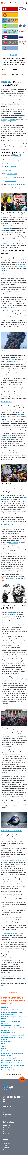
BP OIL (3, 351)
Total (2, 1046)
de (23, 3)
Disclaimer (6, 1147)
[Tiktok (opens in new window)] (4, 1100)
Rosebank (4, 243)
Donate (5, 1132)
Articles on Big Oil (7, 1067)
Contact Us (6, 1134)
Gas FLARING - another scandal (11, 1028)
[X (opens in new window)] (8, 1097)
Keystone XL (8, 679)
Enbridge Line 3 (7, 681)
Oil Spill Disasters (11, 166)
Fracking (5, 163)
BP (2, 1044)
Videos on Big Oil (6, 1070)
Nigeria (8, 305)
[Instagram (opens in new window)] (22, 1097)
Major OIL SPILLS (7, 1030)
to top (22, 1079)
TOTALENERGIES (8, 525)
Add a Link (6, 1127)
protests (23, 860)
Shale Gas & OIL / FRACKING (10, 1025)
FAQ (4, 1110)
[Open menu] (26, 2)
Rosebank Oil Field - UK (8, 1063)
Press (4, 1116)
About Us (7, 1106)
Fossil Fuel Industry (11, 177)
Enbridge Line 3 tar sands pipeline (12, 1053)
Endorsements (7, 1114)
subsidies (10, 225)
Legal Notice (6, 1143)
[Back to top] (22, 74)
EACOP (24, 679)
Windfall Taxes (6, 170)
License (5, 1145)
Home (5, 69)
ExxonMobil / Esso (7, 1033)
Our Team (5, 1112)
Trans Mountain (20, 681)
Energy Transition (10, 181)
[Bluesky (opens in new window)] (4, 1097)
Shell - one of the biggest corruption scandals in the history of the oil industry (13, 1037)
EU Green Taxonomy (13, 578)
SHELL (3, 274)
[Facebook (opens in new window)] (15, 1097)
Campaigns (23, 184)
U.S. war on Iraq (7, 623)
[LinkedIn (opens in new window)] (11, 1097)
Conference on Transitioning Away (13, 188)
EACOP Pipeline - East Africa (10, 1060)
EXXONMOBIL (6, 402)
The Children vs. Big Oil (8, 1010)
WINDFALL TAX (6, 1055)
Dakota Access (16, 679)
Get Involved (8, 1122)
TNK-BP (3, 1051)
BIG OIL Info (13, 75)
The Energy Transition (11, 830)
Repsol (3, 1048)
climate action (15, 860)
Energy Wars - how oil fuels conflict (12, 1065)
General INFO (5, 1007)
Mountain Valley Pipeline (9, 1058)
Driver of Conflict (12, 174)
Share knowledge (8, 1129)
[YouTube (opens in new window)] (18, 1097)
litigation (6, 862)
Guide (4, 75)
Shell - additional (6, 1041)
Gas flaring (5, 750)
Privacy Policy (7, 1149)
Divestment (13, 184)
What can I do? (7, 1125)
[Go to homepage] (3, 3)
